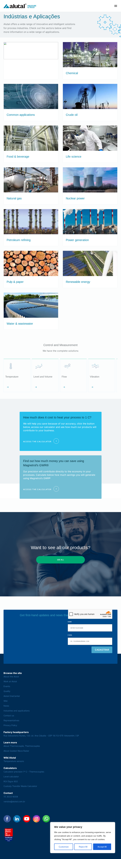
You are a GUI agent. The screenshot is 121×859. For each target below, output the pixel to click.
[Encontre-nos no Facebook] (7, 819)
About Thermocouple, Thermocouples (22, 746)
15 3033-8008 (11, 796)
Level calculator (11, 776)
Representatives (11, 720)
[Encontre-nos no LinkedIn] (17, 819)
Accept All (102, 847)
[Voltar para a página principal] (20, 6)
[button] (115, 6)
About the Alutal (11, 676)
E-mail (70, 635)
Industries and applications (17, 710)
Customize (64, 847)
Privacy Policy (10, 725)
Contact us (9, 715)
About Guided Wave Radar (16, 751)
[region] (82, 837)
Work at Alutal (10, 681)
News (6, 706)
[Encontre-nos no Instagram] (36, 819)
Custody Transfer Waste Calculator (20, 786)
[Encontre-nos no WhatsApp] (46, 819)
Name (70, 622)
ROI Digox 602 (11, 781)
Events (7, 686)
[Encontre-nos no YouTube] (26, 819)
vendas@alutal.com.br (14, 801)
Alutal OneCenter (12, 696)
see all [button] (60, 560)
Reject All (83, 847)
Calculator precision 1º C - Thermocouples (24, 771)
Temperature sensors (14, 761)
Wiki (6, 701)
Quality (7, 691)
